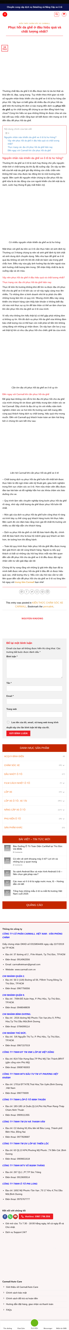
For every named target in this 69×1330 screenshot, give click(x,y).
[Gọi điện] (34, 1323)
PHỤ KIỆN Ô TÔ (12, 818)
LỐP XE (8, 792)
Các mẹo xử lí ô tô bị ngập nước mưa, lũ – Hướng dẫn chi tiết (38, 882)
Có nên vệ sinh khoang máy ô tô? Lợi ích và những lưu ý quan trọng (35, 860)
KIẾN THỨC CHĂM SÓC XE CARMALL (34, 23)
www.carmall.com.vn (25, 969)
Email (10, 696)
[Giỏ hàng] (64, 14)
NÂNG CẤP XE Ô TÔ (15, 809)
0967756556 (23, 988)
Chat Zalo (21, 1328)
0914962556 (23, 959)
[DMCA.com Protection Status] (29, 1248)
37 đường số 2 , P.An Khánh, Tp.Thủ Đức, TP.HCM (39, 954)
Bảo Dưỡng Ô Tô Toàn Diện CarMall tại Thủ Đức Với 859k (37, 847)
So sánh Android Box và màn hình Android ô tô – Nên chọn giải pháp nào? (37, 872)
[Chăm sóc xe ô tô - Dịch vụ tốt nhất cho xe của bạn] (33, 14)
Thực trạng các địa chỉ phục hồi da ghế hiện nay (30, 147)
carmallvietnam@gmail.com (26, 964)
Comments (17, 852)
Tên (9, 683)
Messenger (48, 1328)
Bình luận (11, 656)
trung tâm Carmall (24, 582)
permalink (48, 606)
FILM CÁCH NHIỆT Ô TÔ (17, 783)
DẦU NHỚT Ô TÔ (13, 774)
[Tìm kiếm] (56, 14)
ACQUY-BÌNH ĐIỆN (14, 756)
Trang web (11, 709)
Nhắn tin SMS (61, 1328)
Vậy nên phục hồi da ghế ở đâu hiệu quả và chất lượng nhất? (33, 142)
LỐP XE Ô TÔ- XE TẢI (15, 801)
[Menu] (5, 14)
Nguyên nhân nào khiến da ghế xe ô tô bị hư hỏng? (30, 137)
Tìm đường (7, 1328)
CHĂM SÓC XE (12, 765)
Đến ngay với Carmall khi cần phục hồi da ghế (29, 150)
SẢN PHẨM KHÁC (13, 827)
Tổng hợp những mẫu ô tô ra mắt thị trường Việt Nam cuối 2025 (37, 892)
